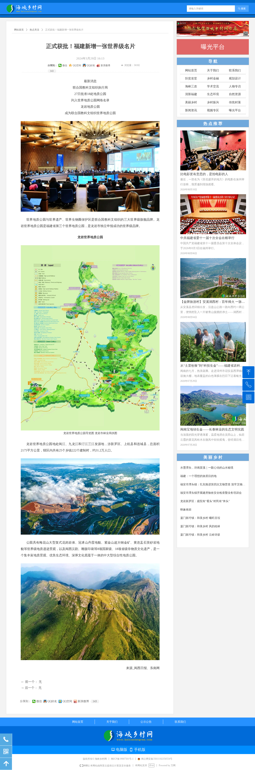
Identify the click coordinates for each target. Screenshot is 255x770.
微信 (39, 701)
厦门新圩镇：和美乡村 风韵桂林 (200, 526)
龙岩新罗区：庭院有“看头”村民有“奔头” (205, 501)
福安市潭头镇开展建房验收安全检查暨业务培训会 (211, 492)
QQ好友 (52, 701)
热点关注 (34, 29)
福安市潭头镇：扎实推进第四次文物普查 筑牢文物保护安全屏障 (213, 484)
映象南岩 (185, 509)
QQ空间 (67, 701)
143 (95, 701)
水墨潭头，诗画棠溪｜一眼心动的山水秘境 (206, 467)
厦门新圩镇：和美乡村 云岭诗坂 (200, 534)
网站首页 (19, 29)
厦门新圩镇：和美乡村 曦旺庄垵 (200, 517)
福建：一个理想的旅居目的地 (198, 476)
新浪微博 (83, 701)
